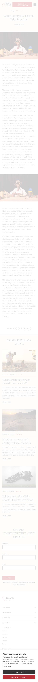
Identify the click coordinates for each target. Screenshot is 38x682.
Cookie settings (19, 672)
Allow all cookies (19, 677)
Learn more (7, 666)
